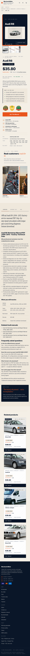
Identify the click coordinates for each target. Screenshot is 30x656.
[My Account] (22, 2)
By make (3, 591)
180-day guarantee (5, 625)
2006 (11, 140)
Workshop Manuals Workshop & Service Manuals (13, 8)
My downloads (4, 614)
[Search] (19, 2)
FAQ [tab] (21, 209)
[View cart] (26, 2)
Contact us (3, 609)
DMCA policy (4, 632)
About (2, 607)
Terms (2, 630)
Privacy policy (4, 627)
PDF (15, 143)
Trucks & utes (4, 596)
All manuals (4, 589)
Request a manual (5, 612)
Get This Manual (14, 114)
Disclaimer (3, 619)
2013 (20, 142)
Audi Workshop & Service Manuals (17, 138)
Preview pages (21, 42)
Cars (2, 594)
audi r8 (11, 143)
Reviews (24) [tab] (13, 209)
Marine (3, 599)
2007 (20, 140)
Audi (2, 10)
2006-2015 (15, 140)
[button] (15, 33)
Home (2, 7)
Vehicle (7, 7)
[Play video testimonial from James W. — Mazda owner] (11, 180)
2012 (17, 142)
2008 (23, 140)
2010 (11, 142)
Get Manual (8, 450)
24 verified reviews (21, 72)
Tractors (3, 601)
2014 (23, 142)
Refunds (3, 617)
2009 (26, 140)
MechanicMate (8, 1)
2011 (14, 142)
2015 (26, 142)
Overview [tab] (5, 209)
